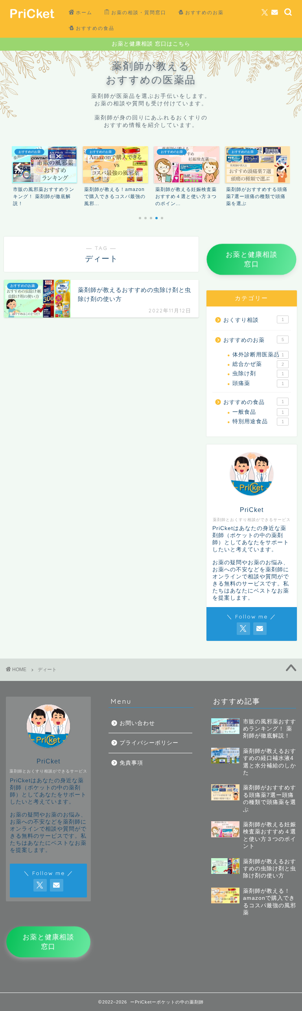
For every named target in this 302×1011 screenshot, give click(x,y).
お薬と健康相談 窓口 (255, 259)
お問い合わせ (137, 723)
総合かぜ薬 (258, 364)
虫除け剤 (258, 373)
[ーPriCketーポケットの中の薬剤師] (32, 21)
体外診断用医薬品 (258, 355)
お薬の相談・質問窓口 (138, 12)
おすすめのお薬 (204, 12)
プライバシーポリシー (149, 743)
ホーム (84, 12)
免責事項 (131, 763)
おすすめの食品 (95, 28)
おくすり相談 (253, 320)
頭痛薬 (258, 383)
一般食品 (258, 412)
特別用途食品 (258, 421)
